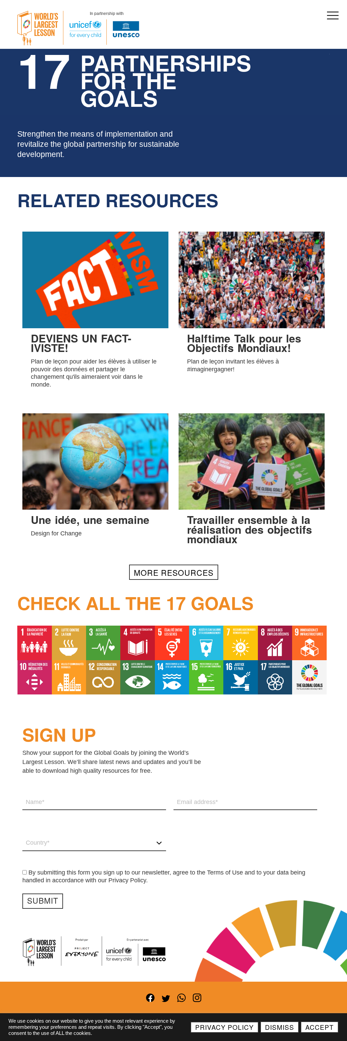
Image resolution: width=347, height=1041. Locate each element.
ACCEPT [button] (319, 1027)
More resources (173, 572)
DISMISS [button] (279, 1027)
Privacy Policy (224, 1027)
